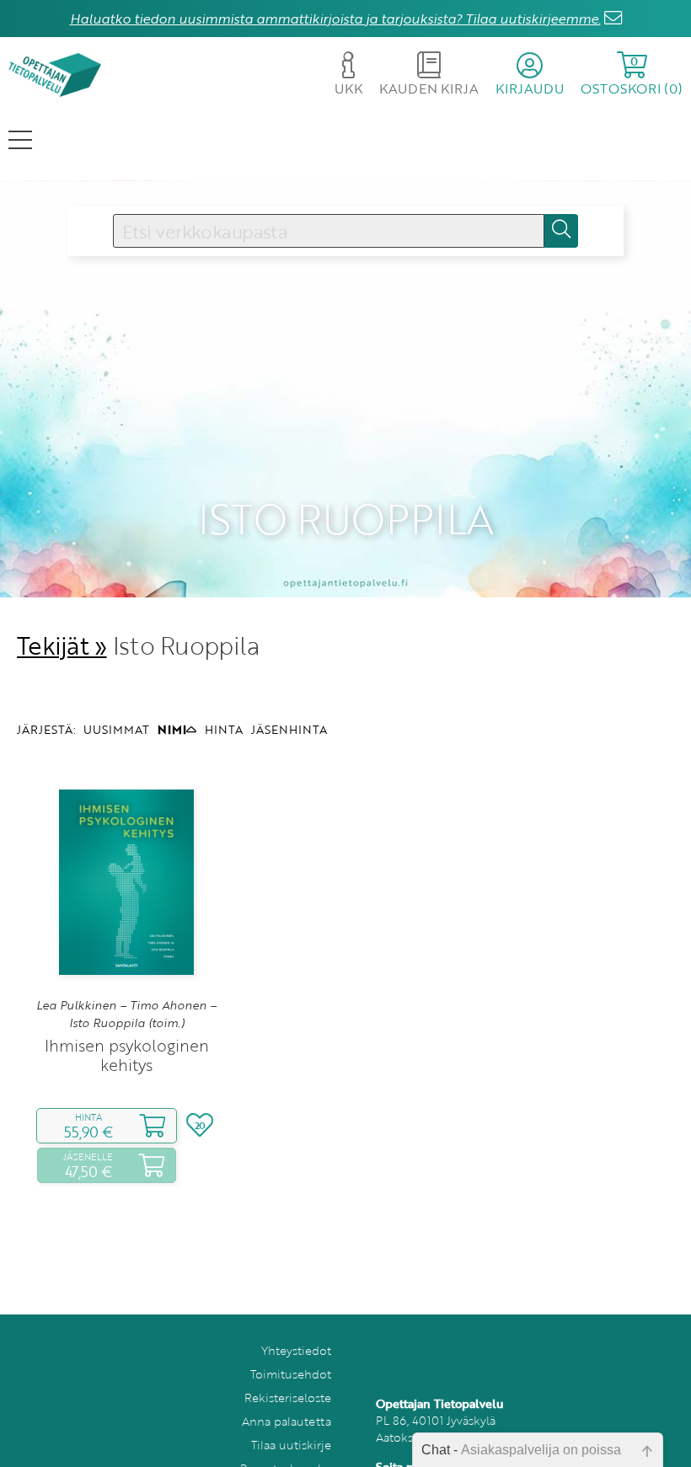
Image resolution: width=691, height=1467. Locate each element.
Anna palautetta (286, 1421)
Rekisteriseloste (287, 1397)
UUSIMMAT (116, 729)
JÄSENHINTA (289, 729)
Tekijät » (62, 645)
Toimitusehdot (290, 1374)
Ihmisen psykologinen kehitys (127, 1055)
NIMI (172, 729)
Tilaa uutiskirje (291, 1445)
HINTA (224, 729)
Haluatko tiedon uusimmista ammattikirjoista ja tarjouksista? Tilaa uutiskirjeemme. (335, 18)
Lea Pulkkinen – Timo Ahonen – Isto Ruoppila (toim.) (126, 1014)
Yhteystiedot (296, 1350)
